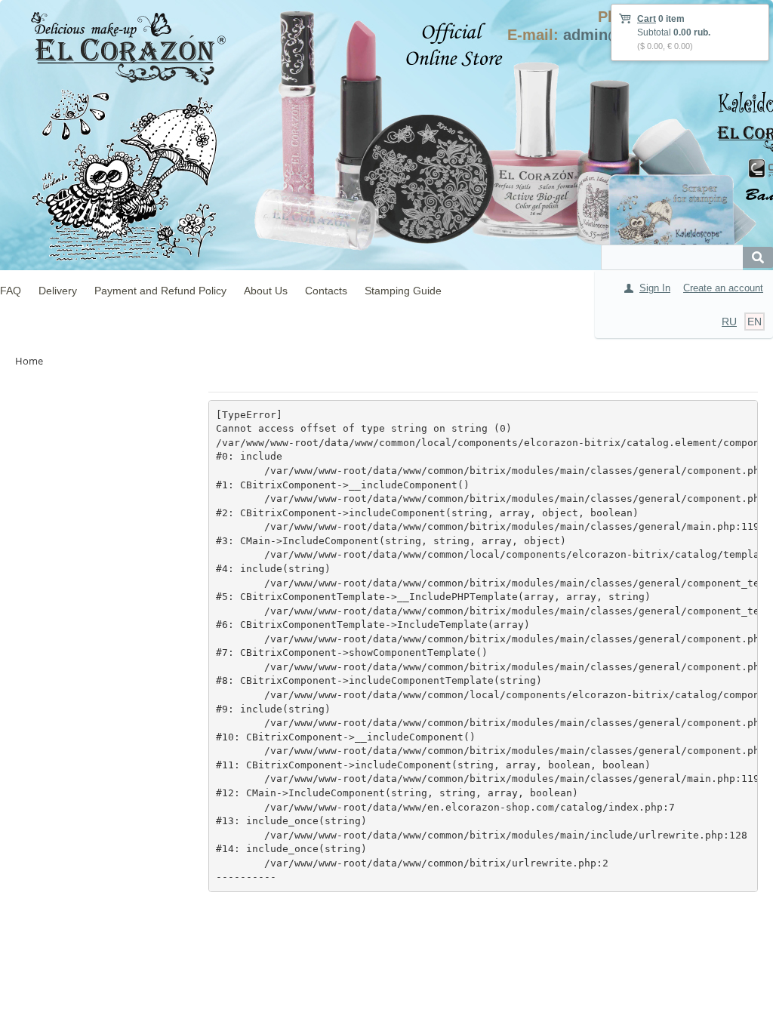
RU (729, 321)
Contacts (326, 291)
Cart (646, 19)
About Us (266, 291)
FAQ (10, 291)
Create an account (723, 288)
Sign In (654, 288)
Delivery (57, 291)
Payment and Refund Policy (160, 291)
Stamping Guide (403, 291)
